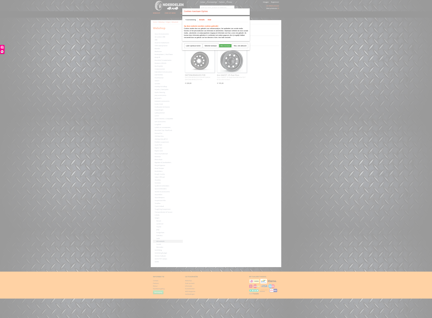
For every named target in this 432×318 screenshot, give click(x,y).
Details (202, 20)
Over (209, 20)
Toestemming (190, 20)
